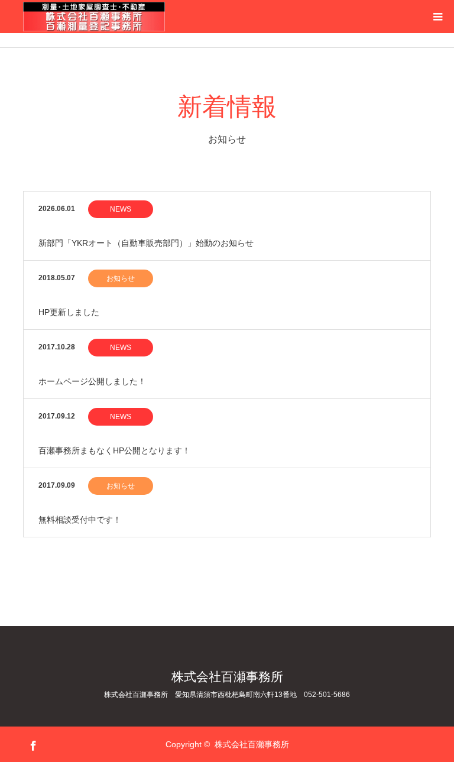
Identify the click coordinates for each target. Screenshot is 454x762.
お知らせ (120, 278)
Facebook (32, 744)
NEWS (120, 209)
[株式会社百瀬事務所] (165, 16)
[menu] (437, 16)
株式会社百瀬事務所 (227, 676)
